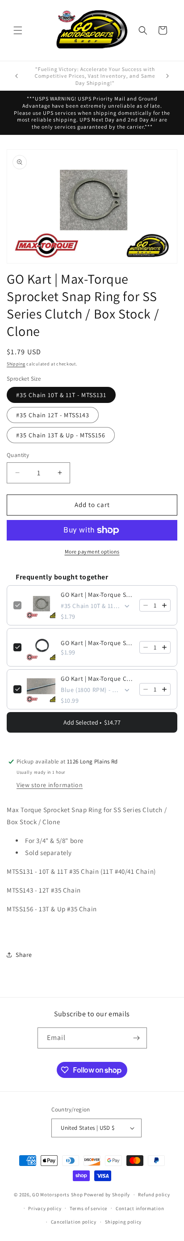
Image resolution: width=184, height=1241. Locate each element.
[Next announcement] (167, 76)
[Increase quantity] (164, 605)
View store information (50, 785)
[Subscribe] (136, 1037)
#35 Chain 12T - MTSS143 (52, 415)
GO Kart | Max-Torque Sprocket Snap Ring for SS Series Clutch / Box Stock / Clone (97, 595)
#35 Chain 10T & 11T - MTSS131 (61, 395)
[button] (18, 30)
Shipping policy (123, 1222)
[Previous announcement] (16, 76)
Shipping (16, 364)
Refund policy (154, 1194)
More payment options (92, 551)
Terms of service (88, 1208)
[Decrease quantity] (145, 605)
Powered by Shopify (107, 1194)
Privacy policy (44, 1208)
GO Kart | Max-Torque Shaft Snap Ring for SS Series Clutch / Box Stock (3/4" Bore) (97, 643)
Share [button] (24, 955)
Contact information (140, 1208)
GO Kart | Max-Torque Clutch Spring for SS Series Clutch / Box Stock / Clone (97, 679)
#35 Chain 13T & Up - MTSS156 (60, 435)
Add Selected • (92, 722)
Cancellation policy (73, 1222)
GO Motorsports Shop (57, 1194)
